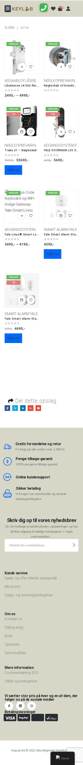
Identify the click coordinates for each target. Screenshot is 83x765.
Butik (8, 636)
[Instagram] (31, 705)
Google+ (30, 408)
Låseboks (34, 80)
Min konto (13, 586)
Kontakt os (13, 619)
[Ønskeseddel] (31, 67)
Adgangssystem (59, 145)
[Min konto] (68, 9)
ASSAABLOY (15, 80)
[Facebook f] (9, 705)
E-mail (38, 408)
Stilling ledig (14, 627)
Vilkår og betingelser (21, 681)
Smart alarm (56, 229)
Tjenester (12, 644)
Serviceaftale (15, 653)
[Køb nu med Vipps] (22, 179)
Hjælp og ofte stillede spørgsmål (31, 578)
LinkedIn (23, 408)
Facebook (7, 408)
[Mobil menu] (8, 8)
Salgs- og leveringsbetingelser (29, 595)
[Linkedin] (20, 705)
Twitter (15, 408)
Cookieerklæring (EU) (22, 672)
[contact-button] (74, 545)
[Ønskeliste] (53, 9)
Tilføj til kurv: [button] (22, 132)
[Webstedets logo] (22, 9)
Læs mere (61, 67)
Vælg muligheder (22, 67)
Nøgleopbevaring (60, 80)
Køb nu (13, 170)
